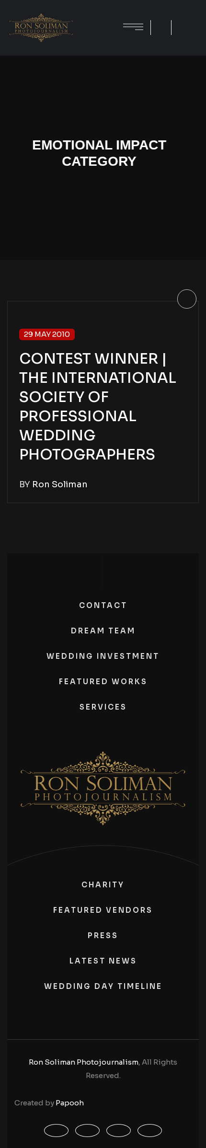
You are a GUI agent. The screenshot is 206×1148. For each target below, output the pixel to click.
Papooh (70, 1102)
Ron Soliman (60, 484)
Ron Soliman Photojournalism (83, 1062)
